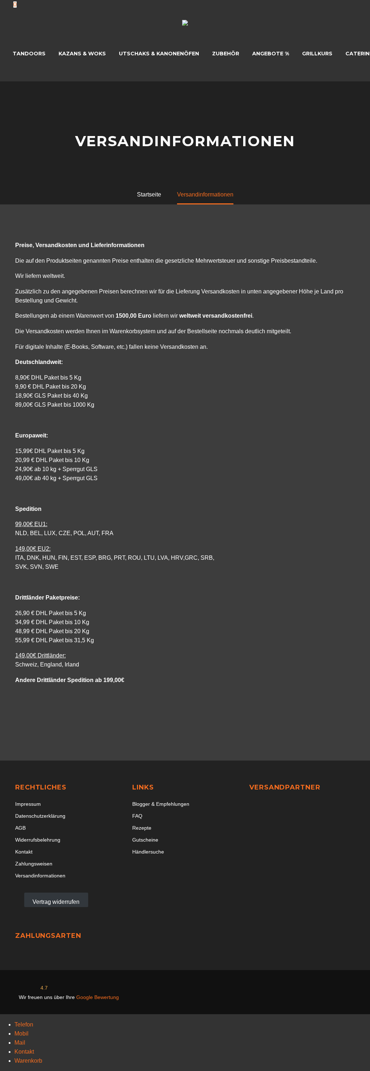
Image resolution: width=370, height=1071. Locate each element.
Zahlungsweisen (33, 864)
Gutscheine (145, 840)
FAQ (137, 816)
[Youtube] (353, 993)
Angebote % (270, 53)
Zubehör (225, 53)
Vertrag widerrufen (56, 902)
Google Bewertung (97, 997)
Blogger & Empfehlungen (160, 804)
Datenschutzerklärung (40, 816)
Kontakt (24, 852)
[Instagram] (326, 993)
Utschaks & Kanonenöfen (159, 53)
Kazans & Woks (82, 53)
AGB (20, 828)
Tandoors (29, 53)
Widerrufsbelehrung (37, 840)
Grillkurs (317, 53)
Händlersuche (148, 852)
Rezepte (141, 828)
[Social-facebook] (300, 993)
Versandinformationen (40, 876)
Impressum (28, 804)
